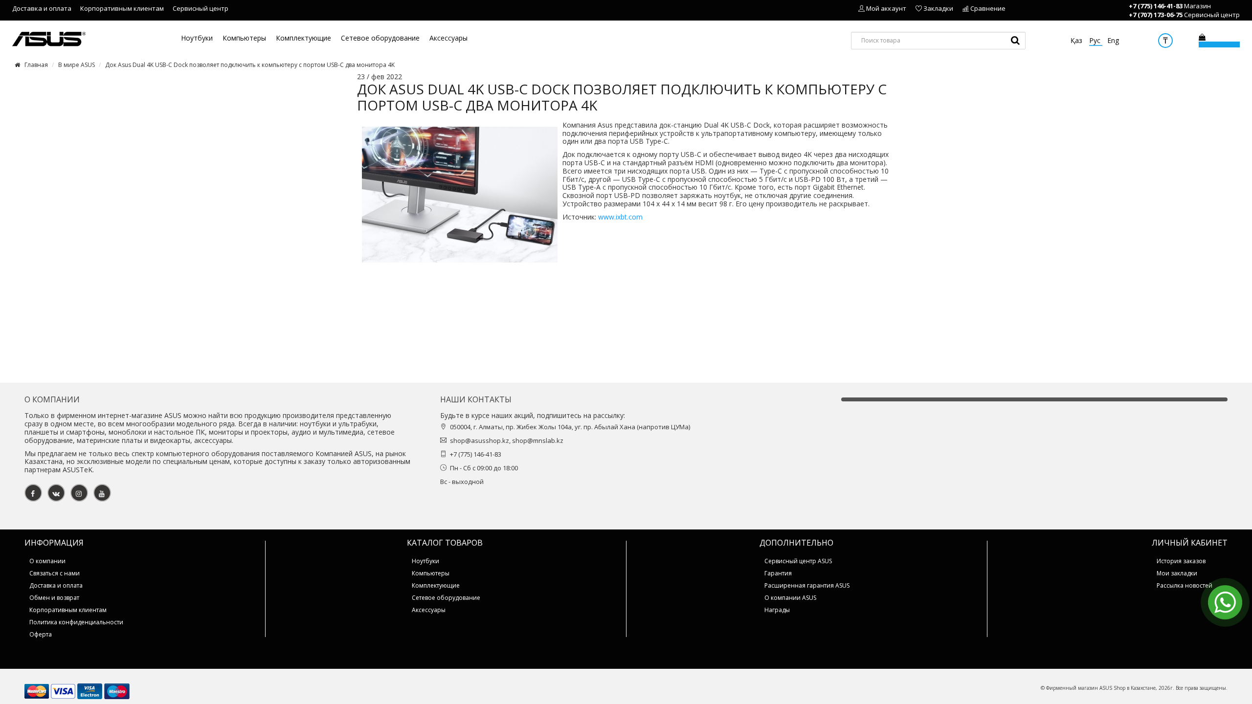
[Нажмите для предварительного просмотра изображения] (460, 193)
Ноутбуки (197, 38)
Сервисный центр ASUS (798, 561)
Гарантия (778, 573)
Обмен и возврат (54, 598)
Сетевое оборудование (380, 38)
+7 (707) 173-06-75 (1156, 14)
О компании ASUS (790, 598)
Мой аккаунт (886, 9)
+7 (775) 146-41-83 (1156, 5)
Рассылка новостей (1184, 585)
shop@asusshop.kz (479, 440)
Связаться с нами (54, 573)
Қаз (1077, 40)
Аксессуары (448, 38)
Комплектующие (303, 38)
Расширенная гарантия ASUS (807, 585)
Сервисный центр (200, 9)
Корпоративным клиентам (122, 9)
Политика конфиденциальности (76, 622)
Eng (1113, 40)
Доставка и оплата (41, 9)
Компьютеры (244, 38)
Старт (1015, 40)
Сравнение (988, 9)
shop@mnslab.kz (537, 440)
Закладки (938, 9)
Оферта (40, 634)
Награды (777, 610)
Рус (1095, 40)
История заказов (1181, 561)
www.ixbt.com (619, 216)
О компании (47, 561)
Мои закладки (1177, 573)
